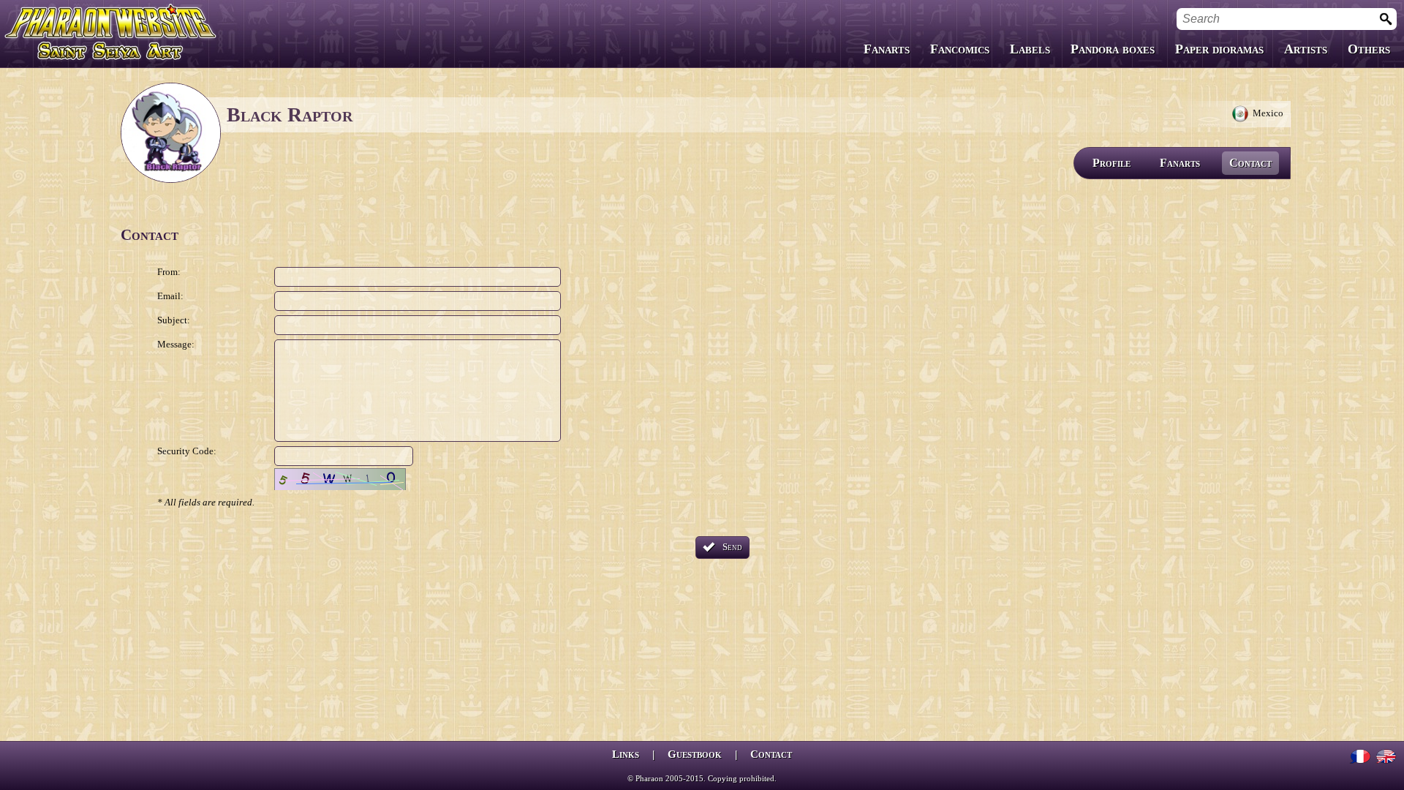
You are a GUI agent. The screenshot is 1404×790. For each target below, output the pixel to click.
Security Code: (186, 450)
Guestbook (695, 754)
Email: (170, 295)
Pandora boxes (1113, 49)
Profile (1111, 163)
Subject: (173, 320)
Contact (1250, 163)
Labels (1030, 49)
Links (625, 754)
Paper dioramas (1219, 49)
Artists (1305, 49)
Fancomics (959, 49)
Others (1369, 49)
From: (169, 271)
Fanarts (887, 49)
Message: (176, 344)
